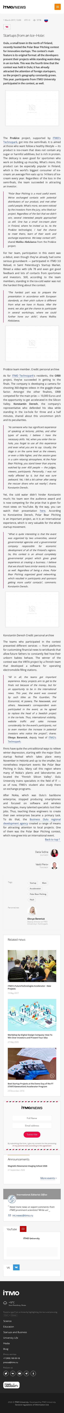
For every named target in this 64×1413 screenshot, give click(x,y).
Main (44, 883)
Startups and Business (15, 1332)
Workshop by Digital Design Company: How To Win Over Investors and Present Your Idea (30, 1036)
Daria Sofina (41, 852)
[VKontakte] (7, 26)
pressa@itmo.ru (10, 1362)
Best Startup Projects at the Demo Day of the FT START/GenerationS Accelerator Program (30, 1085)
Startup (33, 883)
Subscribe (32, 1134)
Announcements (18, 1159)
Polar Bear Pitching (38, 894)
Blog (5, 1349)
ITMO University (31, 1238)
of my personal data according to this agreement (31, 1146)
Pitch (32, 899)
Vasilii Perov (42, 864)
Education (8, 1326)
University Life (10, 1337)
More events (47, 1178)
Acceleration (35, 888)
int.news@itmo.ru (22, 1215)
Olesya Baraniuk (36, 918)
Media (6, 1343)
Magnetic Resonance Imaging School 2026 (27, 1166)
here (42, 510)
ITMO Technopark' (23, 375)
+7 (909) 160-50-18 (11, 1358)
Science (7, 1321)
